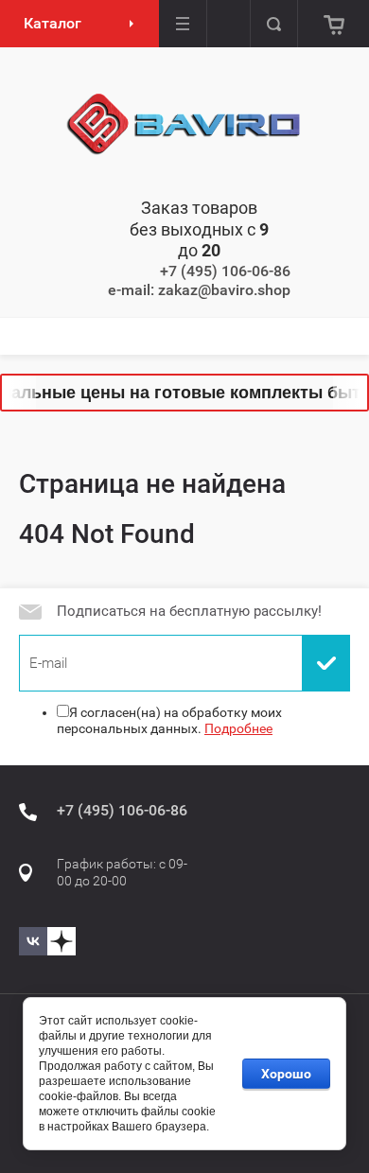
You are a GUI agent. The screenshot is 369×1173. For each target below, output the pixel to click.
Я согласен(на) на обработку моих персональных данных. (169, 721)
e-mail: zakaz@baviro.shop (199, 290)
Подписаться (326, 663)
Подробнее (238, 728)
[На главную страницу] (184, 125)
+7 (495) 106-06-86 (225, 271)
